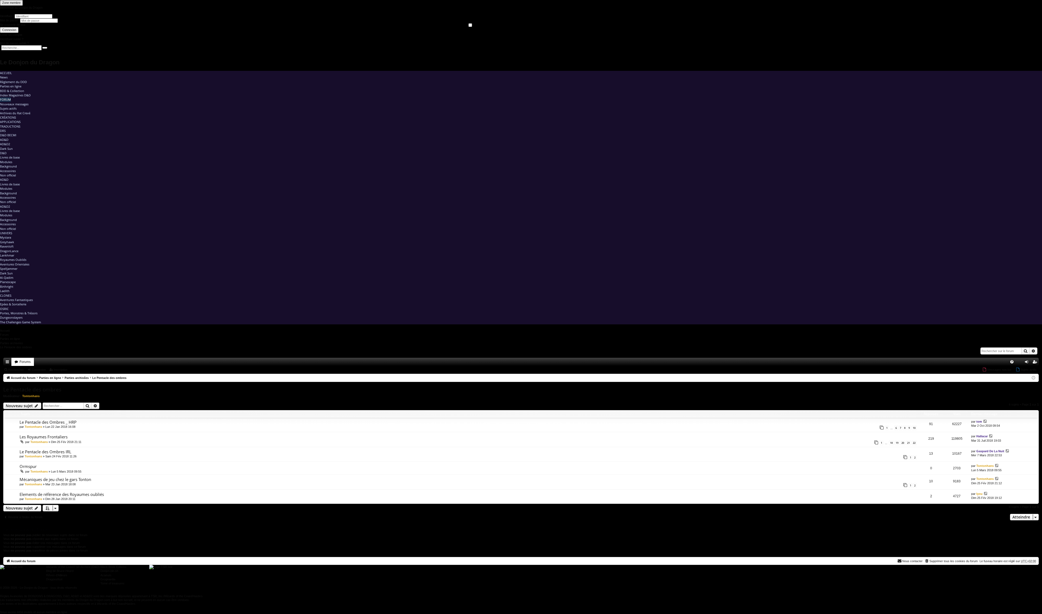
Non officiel (8, 175)
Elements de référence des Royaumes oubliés (62, 494)
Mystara (5, 237)
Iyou (979, 493)
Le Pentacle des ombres (32, 389)
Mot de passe (9, 20)
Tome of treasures (112, 583)
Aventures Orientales (14, 264)
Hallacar (982, 436)
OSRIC (4, 309)
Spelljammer (8, 269)
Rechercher (16, 369)
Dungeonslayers (11, 317)
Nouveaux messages (14, 104)
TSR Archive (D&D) (87, 566)
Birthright (6, 286)
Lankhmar (7, 255)
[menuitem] (1012, 362)
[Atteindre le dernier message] (985, 421)
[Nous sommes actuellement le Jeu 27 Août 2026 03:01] (1033, 378)
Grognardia (107, 579)
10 (914, 428)
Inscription (60, 369)
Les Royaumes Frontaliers (44, 436)
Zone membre (11, 2)
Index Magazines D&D (15, 95)
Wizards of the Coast (60, 566)
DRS (3, 131)
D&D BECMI (8, 135)
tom (979, 421)
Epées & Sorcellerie (13, 304)
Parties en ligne (10, 86)
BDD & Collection (12, 91)
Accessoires (8, 171)
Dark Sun (6, 149)
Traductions (10, 126)
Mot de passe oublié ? (14, 43)
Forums (25, 362)
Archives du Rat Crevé (15, 113)
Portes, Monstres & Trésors (18, 313)
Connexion (9, 29)
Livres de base (10, 157)
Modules (6, 162)
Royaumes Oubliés (13, 260)
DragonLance (9, 251)
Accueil (6, 73)
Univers (6, 233)
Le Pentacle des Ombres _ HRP (48, 422)
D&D (3, 153)
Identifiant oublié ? (11, 39)
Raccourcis (8, 363)
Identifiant (6, 16)
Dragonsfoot (54, 579)
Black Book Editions (113, 566)
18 (891, 443)
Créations (8, 117)
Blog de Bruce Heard (60, 570)
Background (8, 166)
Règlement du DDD (13, 82)
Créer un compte (11, 34)
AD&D (4, 140)
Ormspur (28, 466)
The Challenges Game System (20, 322)
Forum (5, 99)
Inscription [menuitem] (1036, 363)
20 (902, 443)
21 (908, 443)
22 (914, 443)
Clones (5, 295)
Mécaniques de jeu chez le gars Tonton (55, 479)
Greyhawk (7, 242)
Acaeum (105, 575)
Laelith (4, 291)
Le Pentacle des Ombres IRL (45, 451)
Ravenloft (7, 246)
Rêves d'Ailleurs (56, 575)
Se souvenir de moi (12, 24)
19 (897, 443)
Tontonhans (31, 396)
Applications (10, 122)
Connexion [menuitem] (1028, 363)
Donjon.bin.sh (109, 570)
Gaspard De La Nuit (990, 451)
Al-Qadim (6, 278)
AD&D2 (5, 144)
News (4, 77)
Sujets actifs (8, 108)
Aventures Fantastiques (16, 300)
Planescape (8, 282)
